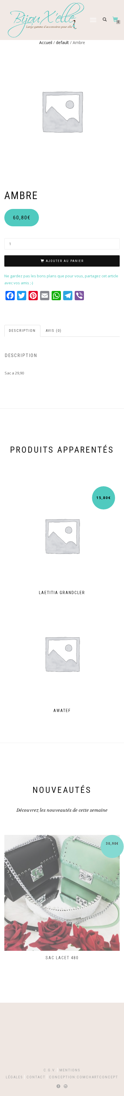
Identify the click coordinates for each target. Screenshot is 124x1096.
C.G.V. (50, 1070)
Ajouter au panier (65, 261)
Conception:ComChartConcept (83, 1077)
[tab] (22, 331)
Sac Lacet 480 (62, 957)
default (62, 42)
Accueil (45, 42)
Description (22, 330)
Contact (36, 1077)
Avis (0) (54, 330)
